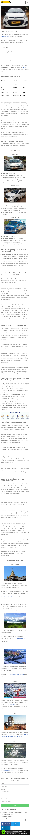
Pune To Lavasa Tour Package (16, 674)
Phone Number (4, 799)
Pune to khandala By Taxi (7, 770)
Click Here (24, 67)
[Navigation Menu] (27, 2)
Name (2, 783)
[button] (6, 824)
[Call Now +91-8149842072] (3, 832)
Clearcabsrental (5, 36)
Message (3, 789)
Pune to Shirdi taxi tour (7, 596)
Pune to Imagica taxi (10, 704)
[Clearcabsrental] (6, 2)
